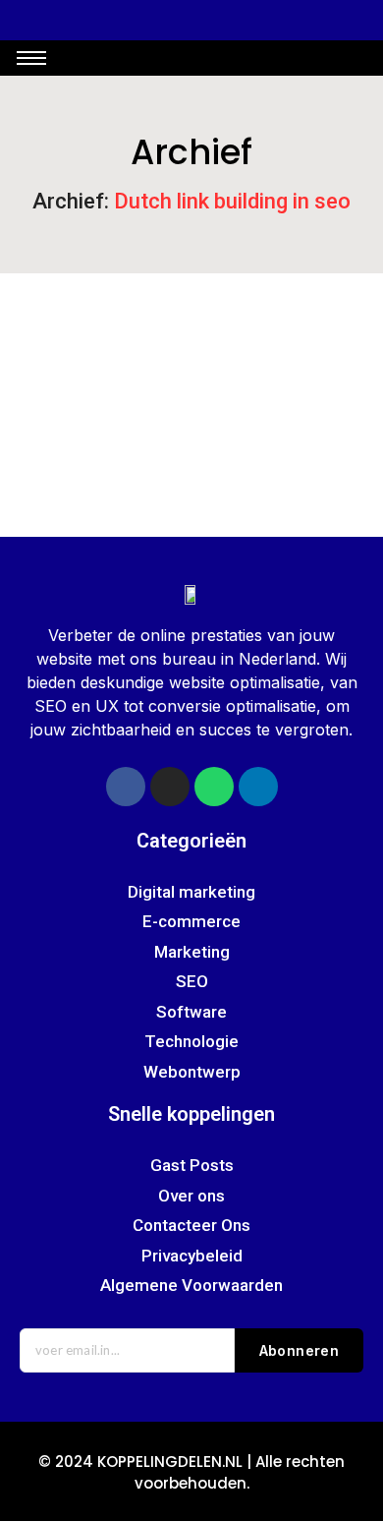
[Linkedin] (258, 786)
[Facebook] (125, 786)
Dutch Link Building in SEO (121, 390)
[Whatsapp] (214, 786)
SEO (38, 357)
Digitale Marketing (198, 331)
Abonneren (299, 1350)
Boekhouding (68, 331)
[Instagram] (170, 786)
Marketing (318, 331)
